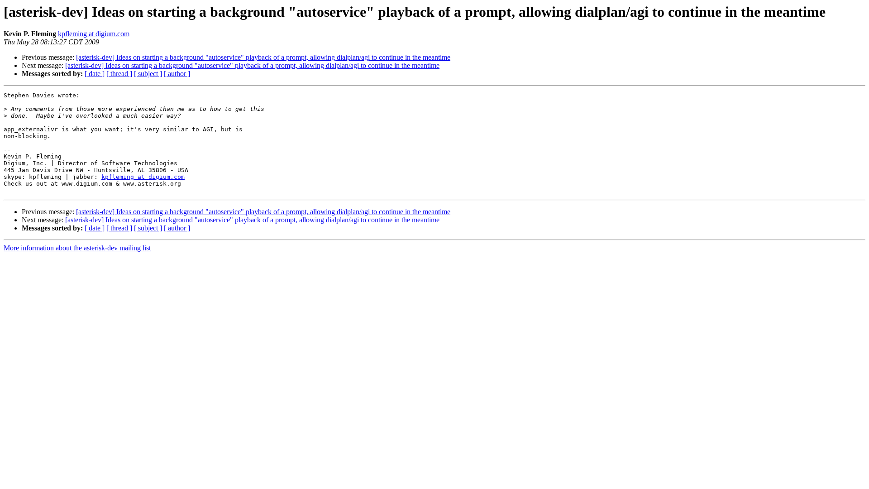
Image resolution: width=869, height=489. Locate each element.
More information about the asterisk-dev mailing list (77, 248)
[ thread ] (119, 73)
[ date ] (95, 73)
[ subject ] (148, 73)
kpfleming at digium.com (93, 34)
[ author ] (177, 73)
